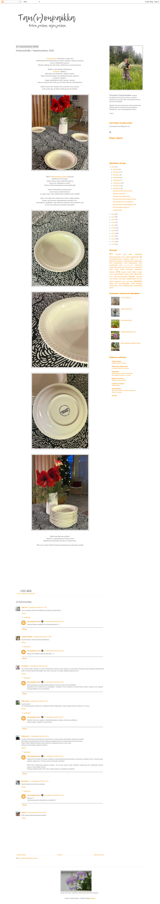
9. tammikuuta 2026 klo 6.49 (38, 666)
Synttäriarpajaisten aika (128, 332)
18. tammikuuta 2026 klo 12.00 (54, 795)
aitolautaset (24, 593)
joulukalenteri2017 (129, 265)
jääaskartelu (131, 267)
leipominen (138, 274)
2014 (113, 244)
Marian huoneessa (118, 378)
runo (123, 281)
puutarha (117, 281)
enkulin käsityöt (26, 637)
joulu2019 (120, 261)
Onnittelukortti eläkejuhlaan (121, 196)
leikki (131, 274)
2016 (113, 239)
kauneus (139, 267)
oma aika (121, 279)
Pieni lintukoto (116, 389)
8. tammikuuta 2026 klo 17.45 (37, 607)
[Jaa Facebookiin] (28, 591)
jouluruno (138, 265)
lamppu (111, 274)
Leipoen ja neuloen (118, 384)
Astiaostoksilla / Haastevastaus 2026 (124, 204)
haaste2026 (31, 593)
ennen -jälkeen (126, 257)
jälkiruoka (125, 267)
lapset (127, 274)
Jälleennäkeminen (126, 309)
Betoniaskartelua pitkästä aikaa (131, 343)
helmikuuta (116, 186)
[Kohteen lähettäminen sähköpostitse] (21, 591)
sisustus (138, 281)
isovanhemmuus (115, 259)
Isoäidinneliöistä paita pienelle (122, 191)
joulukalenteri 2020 (135, 263)
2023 (113, 220)
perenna (139, 279)
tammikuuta (117, 188)
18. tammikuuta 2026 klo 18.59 (36, 812)
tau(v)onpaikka (124, 283)
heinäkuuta (117, 172)
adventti (118, 254)
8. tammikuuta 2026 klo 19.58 (42, 637)
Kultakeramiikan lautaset (59, 177)
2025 (113, 214)
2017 (113, 236)
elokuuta (116, 169)
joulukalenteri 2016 (120, 263)
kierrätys (129, 269)
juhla (120, 267)
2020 (113, 228)
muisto (115, 279)
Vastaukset (27, 617)
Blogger (92, 898)
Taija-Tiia (24, 607)
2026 (113, 167)
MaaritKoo (24, 781)
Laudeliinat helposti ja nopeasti (120, 368)
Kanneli (114, 395)
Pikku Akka (25, 701)
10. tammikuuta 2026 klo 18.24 (54, 682)
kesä (116, 269)
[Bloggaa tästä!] (24, 591)
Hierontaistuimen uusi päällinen (123, 202)
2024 (113, 217)
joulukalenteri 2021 (116, 265)
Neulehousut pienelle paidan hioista (124, 199)
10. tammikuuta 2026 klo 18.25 (54, 621)
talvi (116, 283)
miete (110, 279)
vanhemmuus (113, 286)
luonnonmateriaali (120, 277)
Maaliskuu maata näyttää (119, 380)
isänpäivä (126, 259)
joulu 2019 (138, 259)
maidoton (139, 277)
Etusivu (60, 855)
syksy (111, 283)
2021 (113, 225)
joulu (132, 259)
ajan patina (127, 254)
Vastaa (23, 613)
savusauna (129, 281)
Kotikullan (56, 71)
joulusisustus (113, 267)
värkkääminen (128, 286)
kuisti (129, 272)
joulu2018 (112, 261)
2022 (113, 222)
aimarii (23, 812)
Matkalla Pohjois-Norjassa (119, 363)
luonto (132, 276)
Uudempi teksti (21, 855)
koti (118, 272)
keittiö (111, 269)
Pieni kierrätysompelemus (121, 207)
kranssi (123, 272)
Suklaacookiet (116, 385)
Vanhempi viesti (99, 855)
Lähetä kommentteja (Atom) (28, 858)
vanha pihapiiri (136, 283)
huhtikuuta (116, 180)
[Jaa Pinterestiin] (30, 591)
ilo (141, 257)
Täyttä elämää (116, 361)
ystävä (111, 288)
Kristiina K (25, 666)
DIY (111, 254)
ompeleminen (131, 279)
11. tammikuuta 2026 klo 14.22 (39, 736)
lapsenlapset (119, 274)
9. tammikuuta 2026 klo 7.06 (39, 701)
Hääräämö (115, 371)
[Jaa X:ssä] (26, 591)
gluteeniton (135, 257)
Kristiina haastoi (52, 58)
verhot (120, 286)
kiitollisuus (138, 269)
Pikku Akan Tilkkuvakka (120, 366)
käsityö (140, 272)
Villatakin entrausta (119, 193)
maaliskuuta (117, 183)
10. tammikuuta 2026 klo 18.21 (54, 717)
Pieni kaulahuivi (126, 297)
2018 (113, 233)
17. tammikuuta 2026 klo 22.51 (39, 781)
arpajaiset (138, 254)
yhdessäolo (138, 286)
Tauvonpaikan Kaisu (34, 621)
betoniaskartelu (115, 257)
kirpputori (112, 272)
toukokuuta (116, 177)
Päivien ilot (25, 736)
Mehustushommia (126, 320)
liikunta (111, 276)
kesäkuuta (116, 175)
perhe (111, 281)
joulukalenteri (128, 261)
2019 (113, 230)
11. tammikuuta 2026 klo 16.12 (53, 756)
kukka (134, 272)
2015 (113, 241)
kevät (122, 269)
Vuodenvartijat (117, 210)
